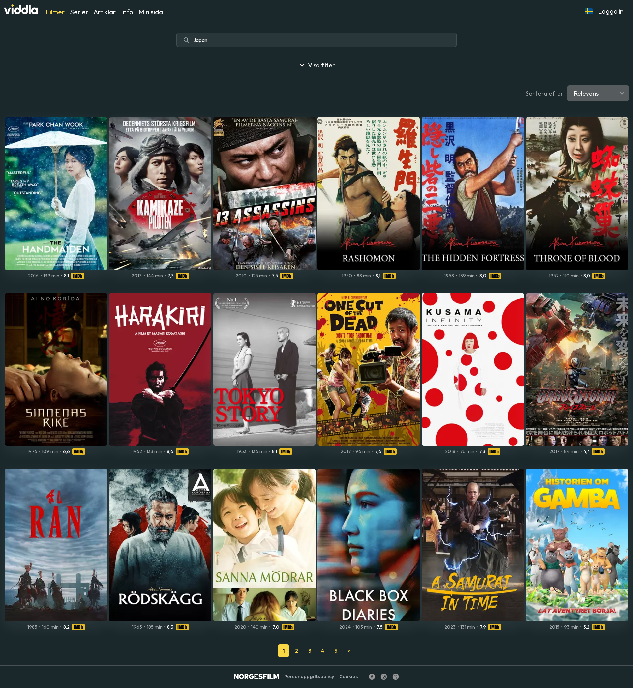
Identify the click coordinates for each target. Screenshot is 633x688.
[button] (589, 11)
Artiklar (105, 12)
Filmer (55, 12)
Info (127, 12)
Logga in (611, 11)
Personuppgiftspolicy (309, 676)
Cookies (348, 676)
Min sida (150, 12)
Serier (79, 12)
